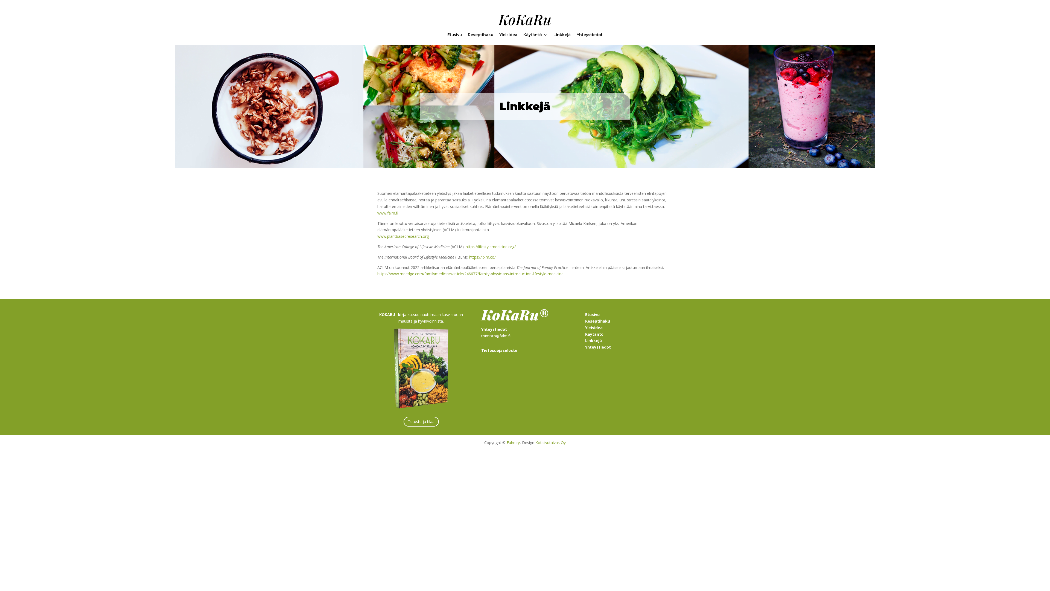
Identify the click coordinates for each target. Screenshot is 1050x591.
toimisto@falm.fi (496, 335)
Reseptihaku (480, 35)
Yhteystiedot (590, 35)
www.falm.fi (387, 213)
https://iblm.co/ (482, 257)
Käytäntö (532, 35)
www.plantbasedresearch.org (403, 236)
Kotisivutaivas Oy (550, 442)
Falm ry (513, 442)
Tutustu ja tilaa (421, 421)
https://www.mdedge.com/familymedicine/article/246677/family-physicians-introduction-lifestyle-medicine (470, 273)
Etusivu (454, 35)
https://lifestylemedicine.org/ (491, 246)
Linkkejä (562, 35)
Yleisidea (508, 35)
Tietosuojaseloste (499, 350)
